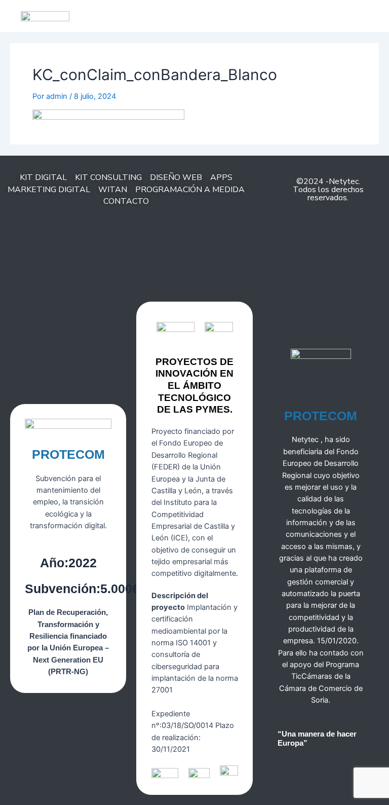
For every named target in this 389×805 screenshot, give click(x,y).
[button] (234, 13)
